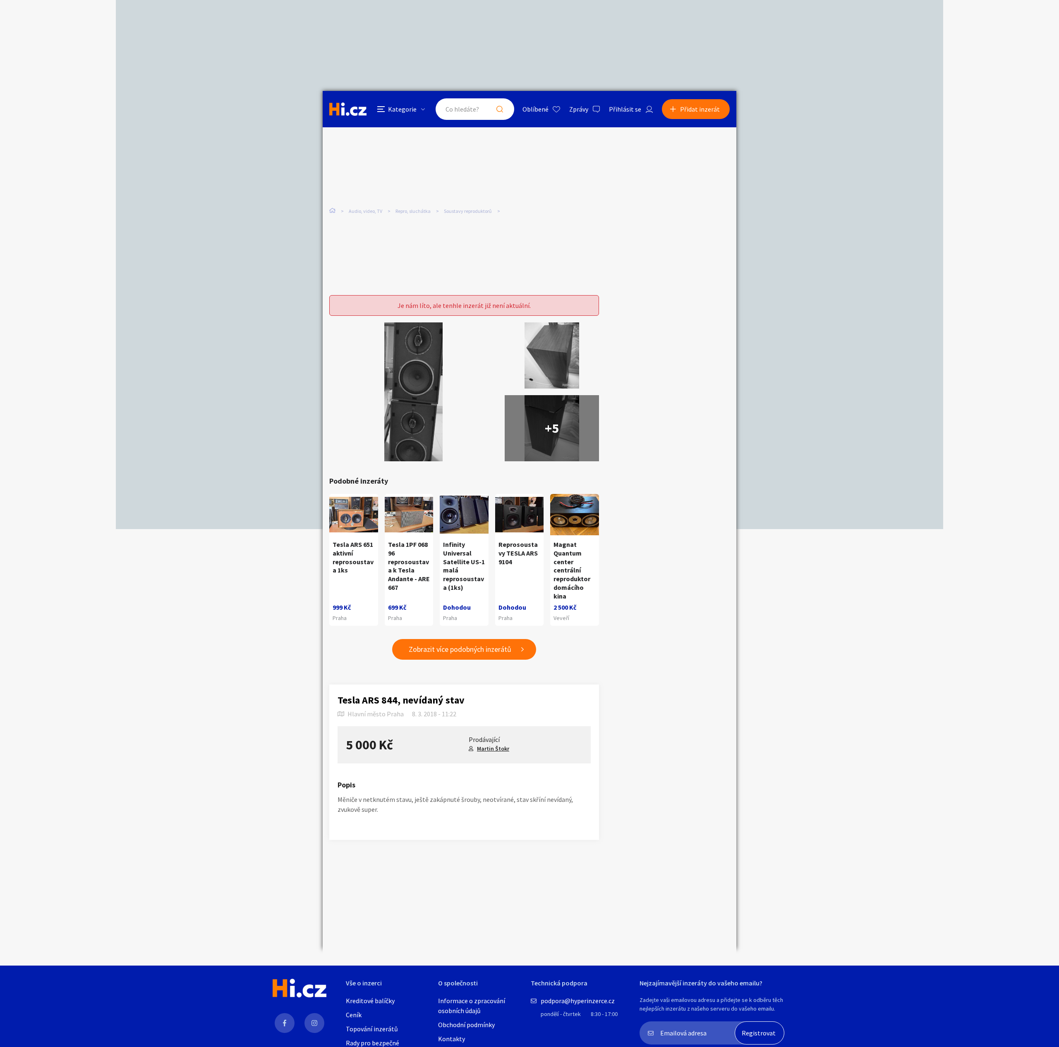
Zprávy (578, 109)
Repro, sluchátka (413, 211)
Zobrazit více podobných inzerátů (460, 649)
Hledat (499, 109)
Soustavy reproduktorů (468, 211)
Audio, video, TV (365, 211)
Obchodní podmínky (466, 1025)
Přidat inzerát (700, 109)
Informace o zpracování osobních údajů (471, 1006)
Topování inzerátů (372, 1029)
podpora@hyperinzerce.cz (578, 1001)
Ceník (354, 1015)
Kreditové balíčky (370, 1001)
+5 (552, 428)
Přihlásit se (625, 109)
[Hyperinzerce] (348, 109)
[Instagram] (314, 1023)
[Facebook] (285, 1023)
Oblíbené (535, 109)
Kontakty (451, 1039)
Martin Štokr (493, 748)
